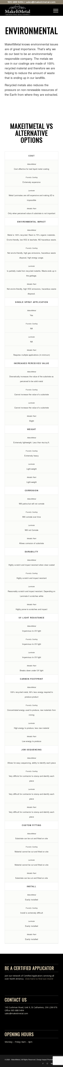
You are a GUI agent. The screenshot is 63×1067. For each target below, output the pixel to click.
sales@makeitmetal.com (40, 2)
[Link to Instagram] (47, 1063)
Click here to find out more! (39, 978)
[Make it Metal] (26, 10)
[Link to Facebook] (43, 1063)
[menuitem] (54, 10)
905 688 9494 (15, 2)
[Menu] (54, 10)
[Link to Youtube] (52, 1063)
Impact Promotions (48, 1059)
